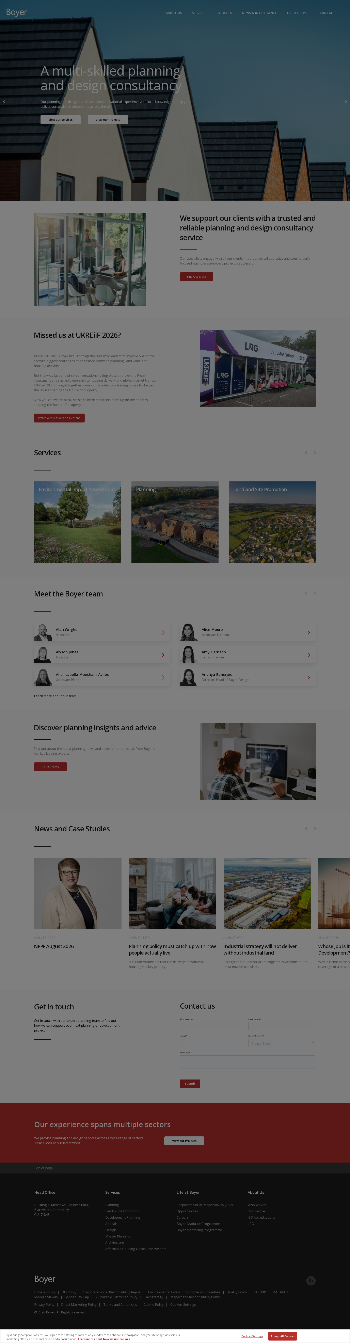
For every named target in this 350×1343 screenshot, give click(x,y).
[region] (175, 1336)
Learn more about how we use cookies (104, 1339)
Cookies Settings (252, 1336)
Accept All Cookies (283, 1336)
